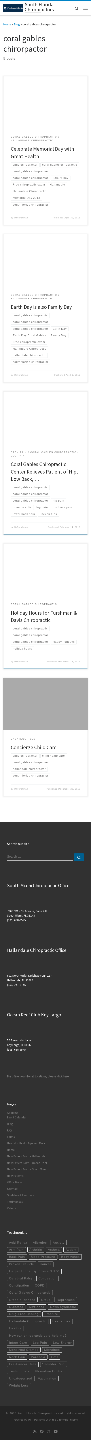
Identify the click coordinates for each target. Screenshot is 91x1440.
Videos (11, 1208)
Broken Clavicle (21, 1264)
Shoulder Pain (53, 1364)
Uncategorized (20, 1378)
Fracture (51, 1314)
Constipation (19, 1285)
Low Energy (62, 1342)
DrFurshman (21, 218)
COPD (40, 1285)
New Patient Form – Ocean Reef (27, 1163)
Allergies (40, 1242)
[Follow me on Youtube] (56, 1431)
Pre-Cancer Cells (22, 1364)
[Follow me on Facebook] (42, 1431)
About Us (12, 1113)
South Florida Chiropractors (37, 1413)
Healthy (15, 1328)
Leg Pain (40, 1342)
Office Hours (14, 1182)
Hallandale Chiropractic (28, 1321)
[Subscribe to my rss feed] (34, 1431)
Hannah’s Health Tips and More (26, 1143)
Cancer (45, 1264)
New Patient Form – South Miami (27, 1169)
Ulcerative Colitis (48, 1371)
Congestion (47, 1278)
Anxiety (58, 1242)
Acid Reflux (18, 1242)
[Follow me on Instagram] (48, 1431)
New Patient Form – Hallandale (26, 1156)
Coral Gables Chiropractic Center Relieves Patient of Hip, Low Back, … (44, 471)
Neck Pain (17, 1357)
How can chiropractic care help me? (38, 1335)
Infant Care (18, 1342)
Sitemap (12, 1189)
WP (30, 1419)
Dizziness (36, 1307)
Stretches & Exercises (20, 1195)
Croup (46, 1300)
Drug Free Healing (24, 1314)
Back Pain (17, 1256)
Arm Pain (16, 1249)
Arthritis (35, 1249)
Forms (11, 1137)
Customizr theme (67, 1419)
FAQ (9, 1130)
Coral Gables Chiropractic (30, 1292)
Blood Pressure (43, 1256)
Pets (54, 1357)
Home (7, 24)
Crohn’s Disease (22, 1300)
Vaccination (47, 1378)
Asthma (54, 1249)
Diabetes (16, 1307)
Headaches (61, 1321)
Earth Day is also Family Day (41, 307)
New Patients (15, 1176)
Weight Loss (19, 1385)
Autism (71, 1249)
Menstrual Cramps (23, 1349)
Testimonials (15, 1202)
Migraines (52, 1349)
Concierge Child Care (34, 747)
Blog (17, 24)
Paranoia (38, 1357)
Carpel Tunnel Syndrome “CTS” (34, 1271)
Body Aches (70, 1256)
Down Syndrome (63, 1307)
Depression (66, 1300)
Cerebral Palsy (21, 1278)
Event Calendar (16, 1117)
